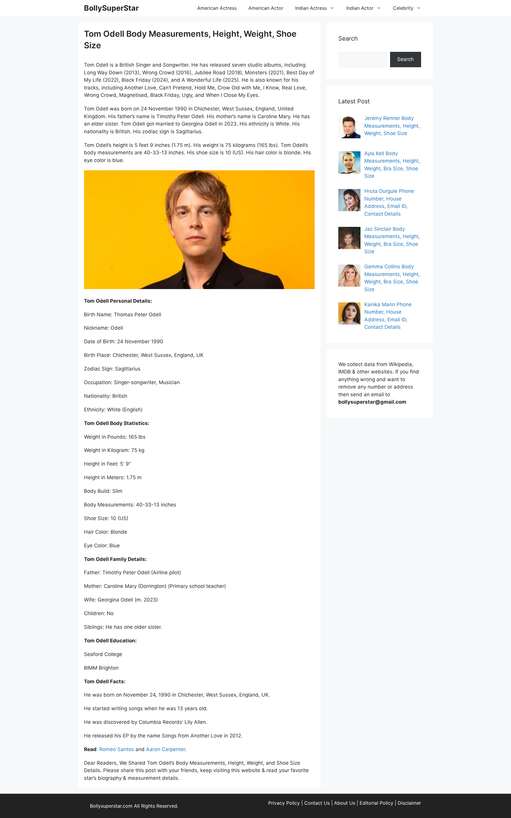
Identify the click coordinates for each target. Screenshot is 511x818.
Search (405, 59)
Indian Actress (311, 8)
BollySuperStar (111, 8)
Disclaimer (409, 803)
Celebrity (403, 8)
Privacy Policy (284, 803)
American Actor (265, 8)
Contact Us (317, 803)
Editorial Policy (376, 803)
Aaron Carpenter (165, 749)
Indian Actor (359, 8)
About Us (344, 803)
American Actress (217, 8)
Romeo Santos (116, 749)
